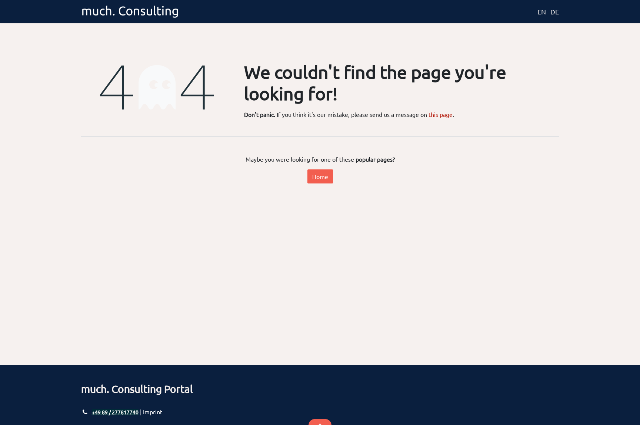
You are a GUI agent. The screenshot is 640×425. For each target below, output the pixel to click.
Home (320, 176)
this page (441, 114)
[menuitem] (528, 11)
